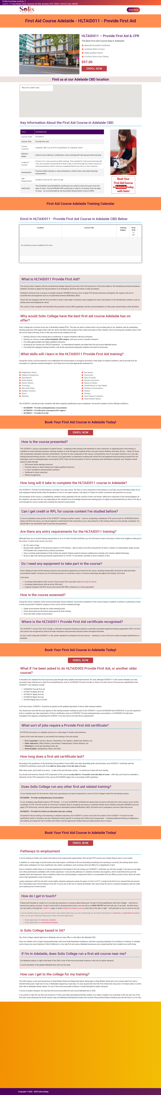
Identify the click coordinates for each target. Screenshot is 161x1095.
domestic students (49, 920)
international (128, 913)
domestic (117, 913)
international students (50, 923)
